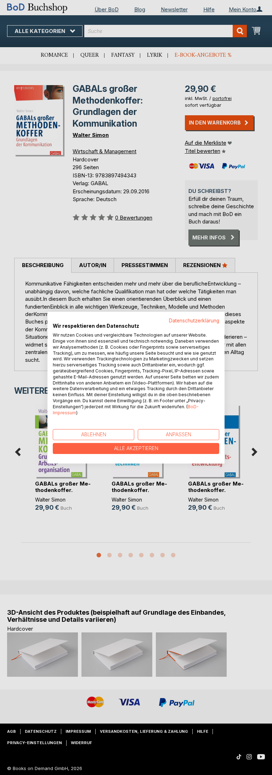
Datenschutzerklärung (194, 320)
